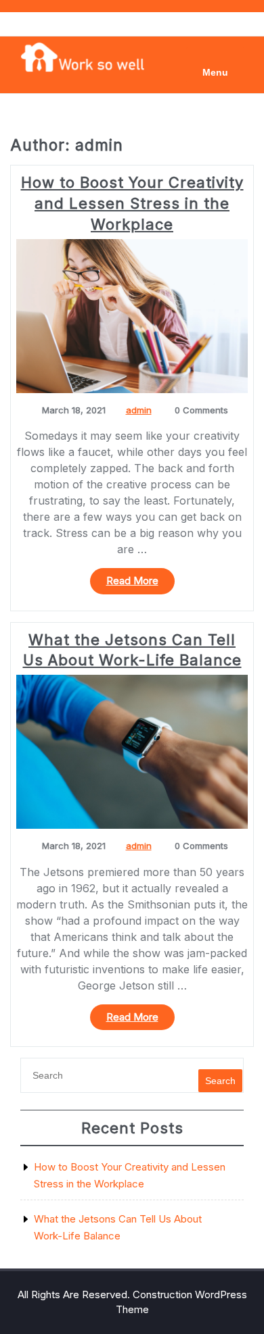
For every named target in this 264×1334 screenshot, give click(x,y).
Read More (140, 583)
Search (220, 1080)
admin (139, 410)
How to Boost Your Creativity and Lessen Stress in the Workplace (132, 203)
